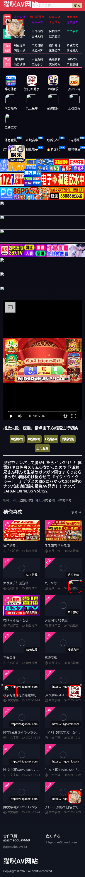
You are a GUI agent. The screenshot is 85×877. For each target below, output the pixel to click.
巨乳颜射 (72, 64)
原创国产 (19, 36)
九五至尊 (51, 583)
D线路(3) (34, 439)
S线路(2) (17, 439)
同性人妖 (19, 50)
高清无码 (51, 658)
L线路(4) (51, 439)
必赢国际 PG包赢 (56, 620)
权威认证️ (53, 140)
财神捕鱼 (74, 149)
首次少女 (37, 64)
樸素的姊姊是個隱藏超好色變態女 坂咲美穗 (32, 695)
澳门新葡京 (11, 545)
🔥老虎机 (53, 149)
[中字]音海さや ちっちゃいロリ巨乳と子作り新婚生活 (39, 732)
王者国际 (9, 658)
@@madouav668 (15, 846)
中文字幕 (72, 31)
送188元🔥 (10, 149)
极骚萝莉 (54, 59)
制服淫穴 (19, 45)
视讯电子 (32, 149)
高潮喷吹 (54, 64)
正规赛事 (32, 140)
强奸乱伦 (54, 45)
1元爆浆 (74, 140)
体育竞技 (11, 140)
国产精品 (19, 31)
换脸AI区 (37, 50)
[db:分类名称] (46, 500)
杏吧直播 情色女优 (15, 620)
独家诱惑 (19, 64)
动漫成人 (72, 50)
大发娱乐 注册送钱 (15, 583)
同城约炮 (68, 439)
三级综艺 (54, 50)
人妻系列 (37, 59)
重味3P (19, 59)
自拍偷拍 (54, 31)
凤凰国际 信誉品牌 (57, 545)
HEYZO (72, 59)
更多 (74, 512)
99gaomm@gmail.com (61, 842)
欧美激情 (54, 36)
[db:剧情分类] (24, 500)
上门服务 (42, 448)
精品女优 (72, 45)
